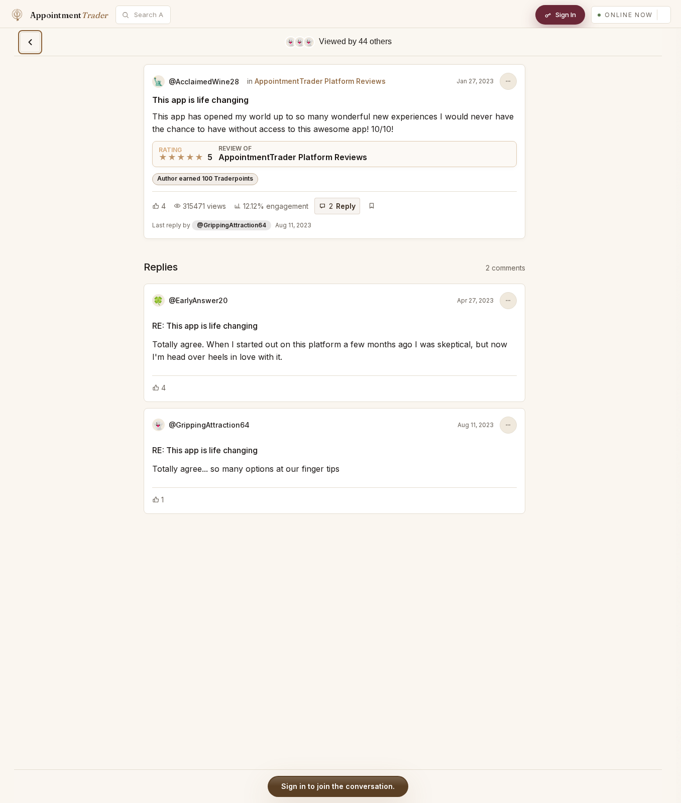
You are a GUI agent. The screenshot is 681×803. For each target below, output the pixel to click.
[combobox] (148, 15)
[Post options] (508, 81)
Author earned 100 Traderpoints (205, 178)
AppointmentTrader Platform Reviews (320, 81)
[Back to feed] (30, 42)
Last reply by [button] (231, 225)
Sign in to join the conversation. (338, 786)
